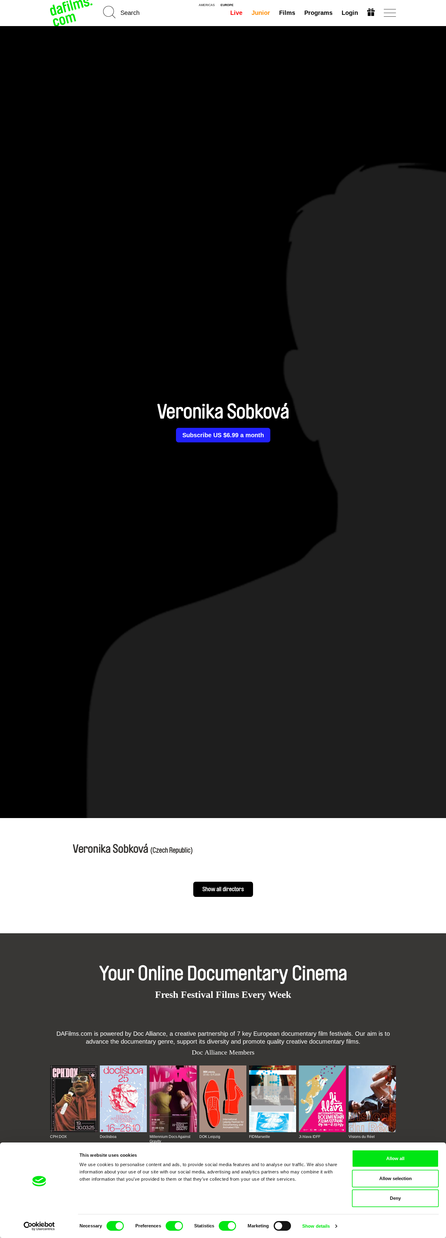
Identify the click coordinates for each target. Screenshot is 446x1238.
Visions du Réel (362, 1137)
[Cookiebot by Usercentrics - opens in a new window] (39, 1226)
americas (207, 5)
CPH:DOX (58, 1137)
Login (350, 12)
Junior (261, 12)
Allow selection (395, 1178)
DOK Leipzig (209, 1137)
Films (287, 12)
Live (236, 12)
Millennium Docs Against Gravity (170, 1139)
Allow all (395, 1158)
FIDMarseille (259, 1137)
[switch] (174, 1226)
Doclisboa (108, 1137)
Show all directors (223, 889)
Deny (395, 1198)
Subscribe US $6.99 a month (223, 435)
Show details (316, 1226)
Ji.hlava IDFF (309, 1137)
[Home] (72, 13)
